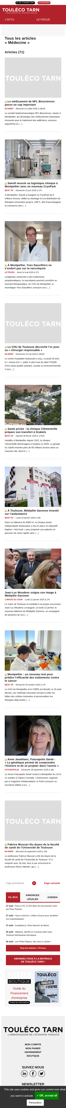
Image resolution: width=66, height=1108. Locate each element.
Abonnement (33, 1052)
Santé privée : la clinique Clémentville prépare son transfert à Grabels (31, 431)
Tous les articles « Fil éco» (33, 948)
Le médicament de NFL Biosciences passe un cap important (30, 103)
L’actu (9, 19)
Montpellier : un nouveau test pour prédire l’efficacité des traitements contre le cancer (32, 677)
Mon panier (33, 1048)
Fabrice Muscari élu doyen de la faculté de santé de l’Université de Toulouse (32, 846)
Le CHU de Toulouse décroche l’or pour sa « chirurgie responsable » (32, 349)
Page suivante (52, 883)
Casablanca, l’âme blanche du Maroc (27, 925)
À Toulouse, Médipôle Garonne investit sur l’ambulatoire (32, 512)
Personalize (35, 1102)
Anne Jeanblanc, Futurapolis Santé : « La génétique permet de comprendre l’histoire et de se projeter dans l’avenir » (32, 762)
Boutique (33, 1055)
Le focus (43, 19)
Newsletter (33, 1084)
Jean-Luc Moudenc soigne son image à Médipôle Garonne (30, 594)
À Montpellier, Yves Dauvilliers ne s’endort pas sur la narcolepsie (28, 267)
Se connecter (26, 3)
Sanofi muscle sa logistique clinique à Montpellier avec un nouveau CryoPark (31, 185)
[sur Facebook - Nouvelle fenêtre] (33, 1074)
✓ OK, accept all (47, 1095)
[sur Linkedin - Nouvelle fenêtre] (24, 1074)
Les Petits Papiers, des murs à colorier (28, 941)
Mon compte (33, 1044)
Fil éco (13, 897)
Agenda (52, 897)
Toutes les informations (19, 1002)
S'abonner (44, 3)
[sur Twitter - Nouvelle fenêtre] (42, 1074)
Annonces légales (32, 897)
